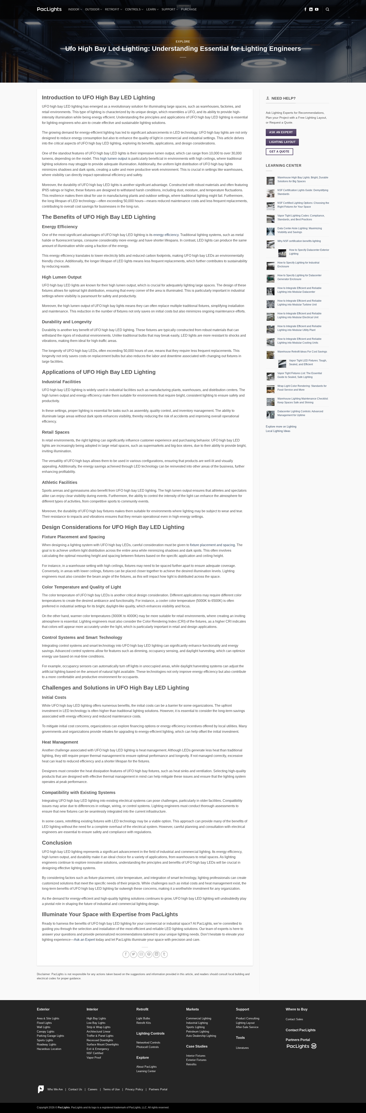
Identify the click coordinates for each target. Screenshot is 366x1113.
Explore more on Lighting (281, 426)
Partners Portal (158, 1089)
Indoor (73, 9)
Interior (92, 1009)
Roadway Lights (46, 1044)
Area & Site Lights (48, 1018)
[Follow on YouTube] (316, 9)
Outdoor (92, 9)
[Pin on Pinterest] (148, 954)
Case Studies (197, 1046)
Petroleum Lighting (197, 1031)
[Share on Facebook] (125, 954)
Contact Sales (294, 1019)
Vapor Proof (94, 1057)
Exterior (43, 1009)
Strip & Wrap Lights (99, 1027)
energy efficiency (166, 235)
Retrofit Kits (143, 1022)
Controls (133, 9)
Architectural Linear (98, 1031)
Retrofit (112, 9)
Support (168, 9)
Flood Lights (44, 1022)
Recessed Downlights (100, 1040)
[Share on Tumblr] (164, 954)
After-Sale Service (247, 1027)
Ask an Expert (84, 939)
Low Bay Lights (96, 1022)
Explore (183, 41)
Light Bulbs (143, 1018)
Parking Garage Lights (50, 1035)
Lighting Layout (245, 1022)
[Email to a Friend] (141, 954)
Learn (151, 9)
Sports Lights (45, 1040)
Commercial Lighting (198, 1018)
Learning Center (146, 1071)
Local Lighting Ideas (278, 431)
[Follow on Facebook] (305, 9)
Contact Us (75, 1089)
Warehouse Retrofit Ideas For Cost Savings (302, 351)
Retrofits (191, 1064)
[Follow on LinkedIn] (311, 9)
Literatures (242, 1047)
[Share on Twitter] (133, 954)
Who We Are (55, 1089)
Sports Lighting (195, 1027)
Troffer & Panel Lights (100, 1035)
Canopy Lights (45, 1031)
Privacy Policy (134, 1089)
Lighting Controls (150, 1033)
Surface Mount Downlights (103, 1044)
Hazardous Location (49, 1049)
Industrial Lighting (197, 1022)
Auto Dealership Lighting (201, 1035)
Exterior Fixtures (196, 1060)
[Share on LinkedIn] (156, 954)
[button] (327, 9)
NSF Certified (95, 1053)
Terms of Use (111, 1089)
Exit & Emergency (98, 1049)
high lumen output (113, 158)
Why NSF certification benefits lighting (299, 241)
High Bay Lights (96, 1018)
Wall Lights (43, 1027)
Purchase (189, 9)
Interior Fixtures (195, 1055)
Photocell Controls (147, 1047)
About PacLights (146, 1066)
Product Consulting (247, 1018)
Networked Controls (148, 1042)
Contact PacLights (301, 1030)
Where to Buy (297, 1009)
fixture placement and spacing (212, 545)
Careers (92, 1089)
